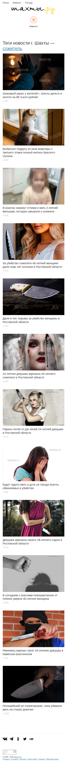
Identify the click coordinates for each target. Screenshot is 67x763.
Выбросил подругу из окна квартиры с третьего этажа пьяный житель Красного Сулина (29, 152)
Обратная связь (52, 759)
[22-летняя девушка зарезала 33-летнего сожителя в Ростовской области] (33, 350)
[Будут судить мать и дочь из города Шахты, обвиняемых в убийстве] (33, 460)
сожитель (12, 48)
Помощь (41, 759)
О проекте (14, 759)
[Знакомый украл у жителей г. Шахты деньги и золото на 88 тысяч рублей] (33, 69)
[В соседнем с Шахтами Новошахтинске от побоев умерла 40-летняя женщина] (33, 571)
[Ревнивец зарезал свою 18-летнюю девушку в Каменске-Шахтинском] (33, 626)
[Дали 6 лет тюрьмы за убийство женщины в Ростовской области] (33, 294)
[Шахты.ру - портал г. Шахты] (33, 13)
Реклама (6, 759)
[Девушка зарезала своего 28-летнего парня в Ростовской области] (33, 516)
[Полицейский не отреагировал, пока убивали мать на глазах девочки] (33, 682)
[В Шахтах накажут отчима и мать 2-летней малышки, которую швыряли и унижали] (33, 184)
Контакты (23, 759)
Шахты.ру (18, 757)
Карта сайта (32, 759)
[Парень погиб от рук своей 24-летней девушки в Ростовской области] (33, 405)
